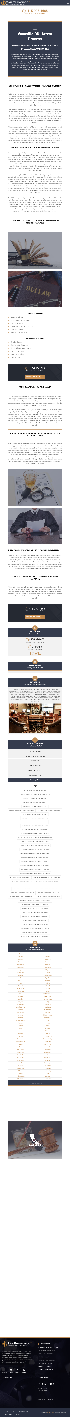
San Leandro (20, 1052)
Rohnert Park (48, 1044)
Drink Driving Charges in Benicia (23, 889)
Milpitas (20, 1015)
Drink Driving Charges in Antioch (22, 881)
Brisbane (47, 964)
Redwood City (20, 1041)
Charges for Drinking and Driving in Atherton (35, 845)
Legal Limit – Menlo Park (46, 1354)
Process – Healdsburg (45, 1369)
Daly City (20, 980)
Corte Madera (48, 975)
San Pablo (20, 1055)
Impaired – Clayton (44, 1357)
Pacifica (47, 1028)
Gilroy (20, 994)
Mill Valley (20, 1012)
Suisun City (20, 1068)
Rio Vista (20, 1044)
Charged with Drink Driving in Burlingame (35, 826)
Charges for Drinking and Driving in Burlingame (35, 873)
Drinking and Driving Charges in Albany (48, 897)
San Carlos (20, 1049)
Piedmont (20, 1033)
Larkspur (47, 1002)
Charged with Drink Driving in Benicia (49, 810)
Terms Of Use (23, 1411)
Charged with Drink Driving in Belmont (35, 806)
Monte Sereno (47, 1015)
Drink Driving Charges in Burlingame (21, 897)
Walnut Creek (20, 1076)
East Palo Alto (20, 986)
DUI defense (51, 596)
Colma (48, 972)
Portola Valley (47, 1039)
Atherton (47, 956)
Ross (20, 1047)
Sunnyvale (48, 1068)
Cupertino (48, 978)
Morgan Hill (47, 1018)
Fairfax (48, 988)
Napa (47, 1020)
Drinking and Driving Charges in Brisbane (35, 932)
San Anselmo (48, 1047)
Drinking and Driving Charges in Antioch (35, 904)
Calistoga (48, 967)
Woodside (20, 1079)
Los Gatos (48, 1007)
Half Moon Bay (47, 994)
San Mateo (47, 1052)
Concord (20, 975)
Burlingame (20, 967)
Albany (20, 954)
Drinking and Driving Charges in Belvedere (35, 916)
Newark (20, 1023)
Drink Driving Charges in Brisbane (48, 893)
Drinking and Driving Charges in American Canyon (35, 900)
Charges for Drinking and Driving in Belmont (35, 849)
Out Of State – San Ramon (46, 1351)
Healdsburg (47, 996)
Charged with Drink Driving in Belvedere (21, 810)
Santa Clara (47, 1057)
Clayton (47, 970)
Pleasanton (20, 1039)
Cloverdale (20, 972)
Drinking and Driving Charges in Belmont (35, 912)
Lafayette (20, 1002)
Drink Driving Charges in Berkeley (46, 889)
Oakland (20, 1025)
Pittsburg (20, 1036)
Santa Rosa (20, 1060)
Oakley (48, 1025)
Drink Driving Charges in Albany (20, 877)
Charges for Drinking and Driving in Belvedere (35, 853)
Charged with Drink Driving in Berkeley (35, 814)
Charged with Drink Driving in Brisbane (35, 822)
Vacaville (30, 399)
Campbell (20, 970)
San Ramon (20, 1057)
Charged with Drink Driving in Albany (35, 790)
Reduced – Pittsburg (44, 1366)
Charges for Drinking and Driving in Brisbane (35, 869)
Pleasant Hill (48, 1036)
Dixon (20, 983)
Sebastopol (47, 1063)
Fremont (47, 991)
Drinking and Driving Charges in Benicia (35, 920)
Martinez (20, 1010)
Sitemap (18, 1414)
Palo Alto (20, 1031)
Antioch (20, 956)
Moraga (20, 1018)
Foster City (20, 991)
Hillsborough (48, 999)
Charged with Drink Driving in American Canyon (35, 794)
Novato (47, 1023)
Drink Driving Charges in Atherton (47, 881)
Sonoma (20, 1065)
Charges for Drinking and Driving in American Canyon (35, 837)
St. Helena (48, 1065)
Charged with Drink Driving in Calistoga (35, 830)
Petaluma (48, 1031)
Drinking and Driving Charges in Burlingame (35, 936)
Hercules (20, 999)
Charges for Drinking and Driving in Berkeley (35, 861)
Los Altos (48, 1004)
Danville (47, 980)
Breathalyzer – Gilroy (45, 1363)
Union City (48, 1071)
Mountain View (20, 1020)
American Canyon (47, 954)
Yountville (48, 1079)
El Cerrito (48, 986)
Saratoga (47, 1060)
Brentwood (20, 964)
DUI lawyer (15, 67)
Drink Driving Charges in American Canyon (46, 877)
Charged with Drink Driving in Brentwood (35, 818)
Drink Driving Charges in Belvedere (47, 885)
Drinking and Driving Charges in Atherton (35, 908)
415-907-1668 (37, 10)
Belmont (20, 959)
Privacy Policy (9, 1411)
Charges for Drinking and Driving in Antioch (35, 841)
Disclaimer (8, 1414)
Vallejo (48, 1073)
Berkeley (47, 962)
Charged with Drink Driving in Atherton (35, 802)
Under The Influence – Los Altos (48, 1348)
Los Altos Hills (20, 1007)
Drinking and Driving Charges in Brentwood (35, 928)
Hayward (20, 996)
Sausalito (20, 1063)
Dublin (48, 983)
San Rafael (47, 1055)
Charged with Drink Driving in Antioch (35, 798)
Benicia (20, 962)
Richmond (48, 1041)
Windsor (47, 1076)
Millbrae (47, 1012)
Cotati (20, 978)
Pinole (48, 1033)
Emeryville (20, 988)
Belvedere (48, 959)
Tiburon (20, 1071)
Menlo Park (47, 1010)
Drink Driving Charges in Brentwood (22, 893)
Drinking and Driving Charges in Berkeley (35, 924)
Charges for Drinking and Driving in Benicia (34, 857)
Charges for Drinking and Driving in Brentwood (35, 865)
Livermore (20, 1004)
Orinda (20, 1028)
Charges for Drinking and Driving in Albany (34, 833)
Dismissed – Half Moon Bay (46, 1360)
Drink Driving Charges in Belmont (22, 885)
